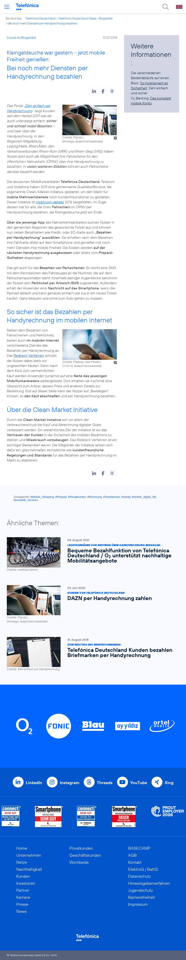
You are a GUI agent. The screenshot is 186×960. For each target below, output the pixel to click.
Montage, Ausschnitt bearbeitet (82, 141)
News (21, 911)
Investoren (25, 883)
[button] (94, 90)
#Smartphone (111, 497)
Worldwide (79, 862)
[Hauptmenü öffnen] (7, 7)
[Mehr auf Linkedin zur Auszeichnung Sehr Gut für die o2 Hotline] (87, 816)
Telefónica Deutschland (40, 18)
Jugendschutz (140, 890)
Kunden (23, 876)
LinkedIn (34, 782)
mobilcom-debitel (50, 202)
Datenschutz (139, 876)
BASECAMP (139, 848)
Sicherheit (139, 88)
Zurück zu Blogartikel (21, 37)
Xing (169, 782)
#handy (125, 497)
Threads (105, 782)
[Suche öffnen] (165, 7)
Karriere (23, 897)
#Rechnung (94, 497)
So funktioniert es (154, 83)
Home (21, 848)
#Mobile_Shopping (42, 497)
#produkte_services (26, 500)
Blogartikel (106, 18)
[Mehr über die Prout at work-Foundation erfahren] (167, 816)
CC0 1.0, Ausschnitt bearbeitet (82, 366)
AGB (132, 855)
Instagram (69, 782)
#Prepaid (61, 497)
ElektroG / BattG (143, 869)
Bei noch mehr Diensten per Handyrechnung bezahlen (42, 23)
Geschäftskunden (85, 855)
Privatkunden (81, 848)
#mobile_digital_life (144, 497)
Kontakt (135, 862)
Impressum (138, 904)
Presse (22, 904)
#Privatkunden (77, 497)
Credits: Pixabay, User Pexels (81, 362)
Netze (21, 862)
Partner (22, 890)
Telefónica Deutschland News (77, 18)
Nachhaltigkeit (29, 869)
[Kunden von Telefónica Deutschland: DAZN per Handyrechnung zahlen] (91, 604)
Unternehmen (28, 855)
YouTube (138, 782)
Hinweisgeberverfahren (149, 883)
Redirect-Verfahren (29, 355)
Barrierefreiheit (141, 897)
